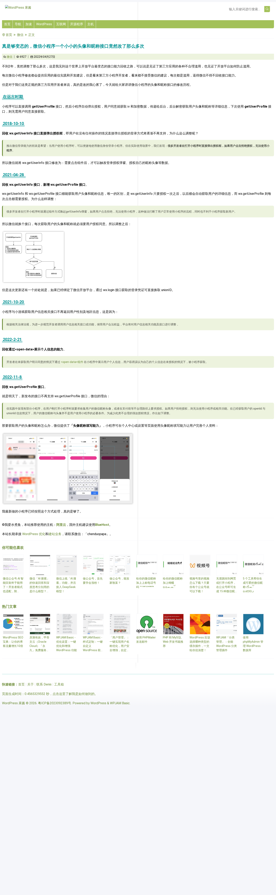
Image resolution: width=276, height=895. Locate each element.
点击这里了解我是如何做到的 (74, 694)
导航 (18, 24)
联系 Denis (44, 684)
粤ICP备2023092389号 (54, 703)
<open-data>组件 (72, 362)
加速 (28, 24)
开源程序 (76, 24)
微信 (20, 35)
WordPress (44, 24)
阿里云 (61, 525)
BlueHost (102, 525)
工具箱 (59, 684)
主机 (90, 24)
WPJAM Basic (120, 703)
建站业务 (54, 534)
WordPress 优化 (33, 534)
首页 (7, 24)
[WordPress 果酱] (18, 7)
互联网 (61, 24)
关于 (30, 684)
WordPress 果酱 (13, 703)
